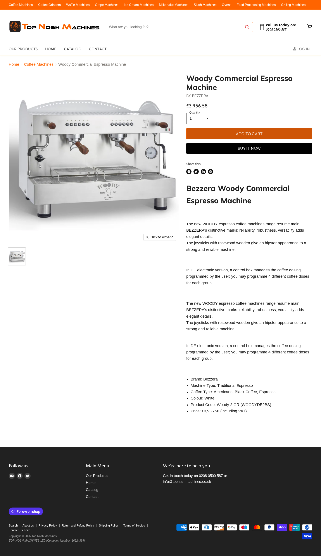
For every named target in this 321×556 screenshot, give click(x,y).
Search (13, 525)
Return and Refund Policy (78, 525)
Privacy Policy (48, 525)
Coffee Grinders (49, 5)
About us (28, 525)
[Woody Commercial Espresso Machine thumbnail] (17, 256)
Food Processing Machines (256, 5)
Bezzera (200, 95)
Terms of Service (134, 525)
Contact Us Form (19, 530)
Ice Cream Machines (139, 5)
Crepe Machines (107, 5)
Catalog (72, 48)
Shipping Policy (109, 525)
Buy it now (249, 148)
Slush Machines (205, 5)
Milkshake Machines (173, 5)
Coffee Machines (21, 5)
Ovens (226, 5)
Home (50, 48)
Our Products (23, 48)
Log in (303, 48)
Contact (98, 48)
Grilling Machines (293, 5)
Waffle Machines (78, 5)
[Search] (247, 27)
